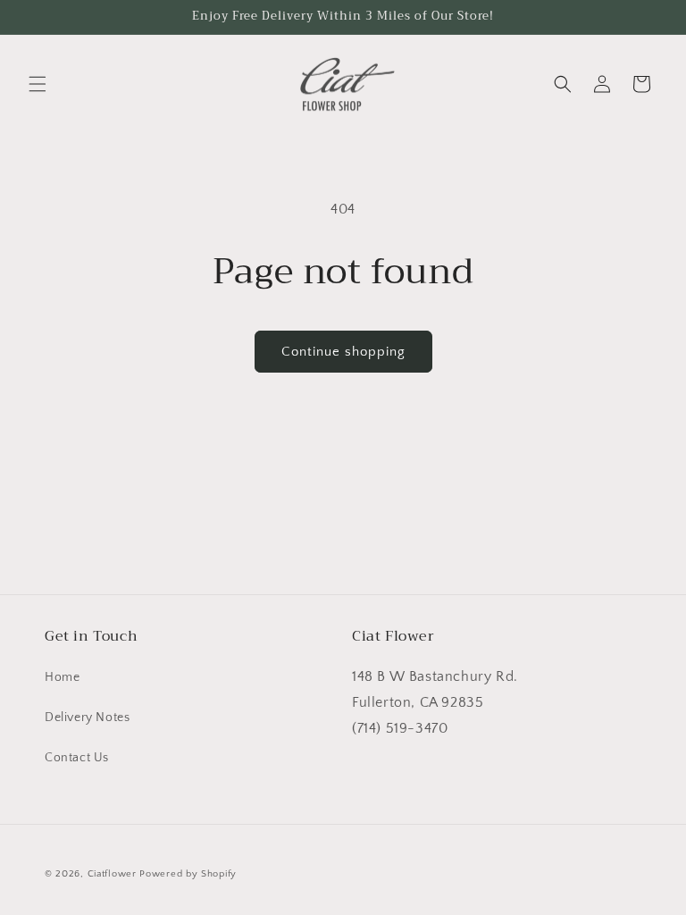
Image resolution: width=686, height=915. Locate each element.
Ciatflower (112, 874)
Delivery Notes (87, 717)
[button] (37, 84)
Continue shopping (343, 351)
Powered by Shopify (188, 874)
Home (62, 677)
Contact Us (77, 758)
